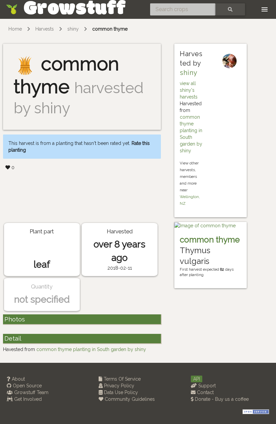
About (17, 379)
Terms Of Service (121, 379)
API (196, 379)
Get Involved (27, 399)
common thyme (110, 29)
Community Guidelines (129, 399)
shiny (73, 29)
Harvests (44, 29)
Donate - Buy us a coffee (221, 399)
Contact (205, 392)
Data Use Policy (120, 392)
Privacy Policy (118, 385)
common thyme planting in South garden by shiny (91, 349)
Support (206, 385)
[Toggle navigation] (264, 9)
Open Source (26, 385)
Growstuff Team (30, 392)
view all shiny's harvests (189, 90)
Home (15, 29)
